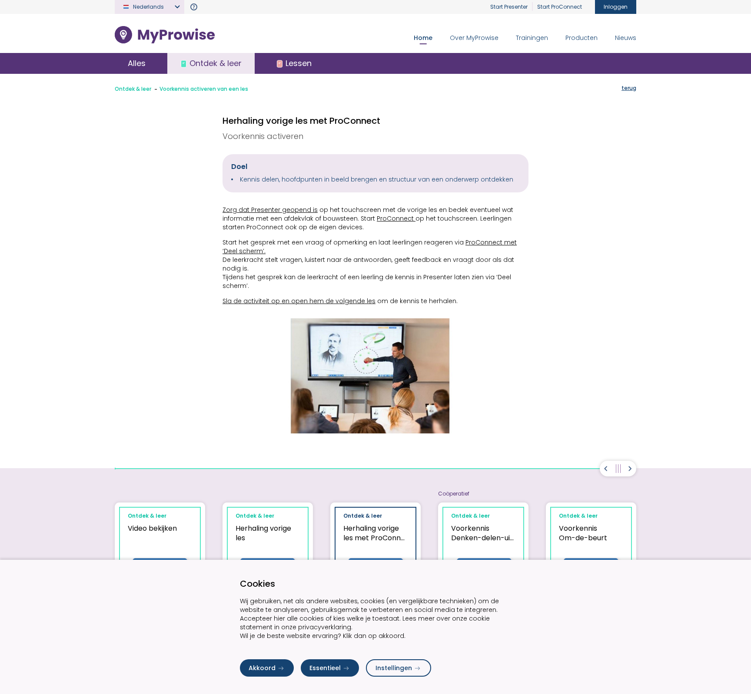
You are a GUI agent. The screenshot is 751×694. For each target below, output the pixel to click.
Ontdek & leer (133, 89)
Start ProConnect (559, 6)
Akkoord (262, 668)
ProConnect (396, 218)
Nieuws (625, 37)
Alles (137, 63)
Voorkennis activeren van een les (204, 89)
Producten (581, 37)
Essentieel (325, 668)
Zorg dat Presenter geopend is (270, 209)
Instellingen (394, 668)
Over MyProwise (474, 37)
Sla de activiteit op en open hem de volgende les (299, 301)
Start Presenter (509, 6)
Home (423, 37)
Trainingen (532, 37)
